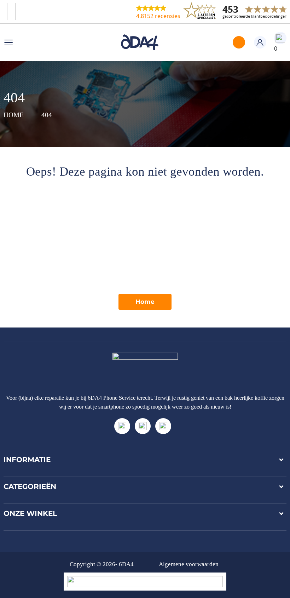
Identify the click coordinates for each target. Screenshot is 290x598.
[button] (158, 11)
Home (145, 301)
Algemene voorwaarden (189, 564)
